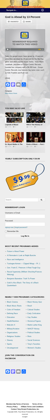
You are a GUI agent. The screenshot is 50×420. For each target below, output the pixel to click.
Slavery (10, 340)
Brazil (29, 306)
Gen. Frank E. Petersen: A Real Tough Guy (23, 268)
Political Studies (33, 333)
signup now (9, 227)
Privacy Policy (12, 407)
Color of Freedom (13, 310)
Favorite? (15, 21)
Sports (9, 344)
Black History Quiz (34, 302)
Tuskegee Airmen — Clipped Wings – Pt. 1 (23, 264)
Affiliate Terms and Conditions (32, 407)
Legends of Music (11, 125)
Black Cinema (12, 302)
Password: (9, 221)
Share (28, 21)
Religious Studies (13, 336)
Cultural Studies (33, 310)
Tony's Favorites (33, 344)
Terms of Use (37, 404)
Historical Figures (34, 321)
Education (11, 317)
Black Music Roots (11, 93)
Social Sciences (33, 340)
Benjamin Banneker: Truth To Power (21, 279)
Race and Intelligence (15, 259)
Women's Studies (34, 348)
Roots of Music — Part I (35, 144)
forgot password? (21, 227)
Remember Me (13, 231)
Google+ (25, 416)
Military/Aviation (13, 329)
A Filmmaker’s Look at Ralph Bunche (21, 255)
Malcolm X (11, 325)
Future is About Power (15, 251)
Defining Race (12, 313)
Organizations (12, 333)
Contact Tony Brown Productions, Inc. (25, 409)
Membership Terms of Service (17, 404)
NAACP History (33, 329)
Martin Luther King (34, 325)
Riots (29, 336)
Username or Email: (12, 213)
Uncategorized (12, 348)
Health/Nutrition (13, 321)
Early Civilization (33, 313)
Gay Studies (32, 317)
